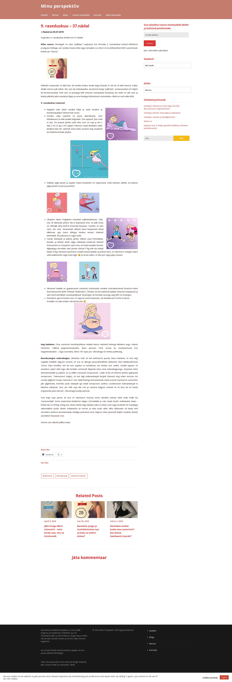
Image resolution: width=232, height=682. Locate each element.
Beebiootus (47, 476)
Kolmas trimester (78, 476)
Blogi (65, 15)
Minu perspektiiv (60, 6)
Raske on (148, 121)
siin (61, 415)
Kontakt (98, 15)
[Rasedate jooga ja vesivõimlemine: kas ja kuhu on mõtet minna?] (89, 508)
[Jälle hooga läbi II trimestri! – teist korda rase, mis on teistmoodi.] (56, 508)
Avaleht (44, 15)
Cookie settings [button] (210, 677)
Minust (55, 15)
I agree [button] (224, 677)
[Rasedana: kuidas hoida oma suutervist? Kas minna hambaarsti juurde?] (122, 508)
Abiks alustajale (113, 15)
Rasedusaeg (62, 476)
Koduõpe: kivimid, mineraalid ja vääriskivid (162, 113)
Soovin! (149, 43)
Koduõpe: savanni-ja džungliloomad (159, 117)
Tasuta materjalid (80, 15)
